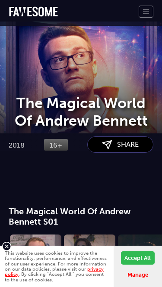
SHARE (125, 144)
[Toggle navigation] (146, 12)
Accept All (137, 258)
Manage (137, 275)
